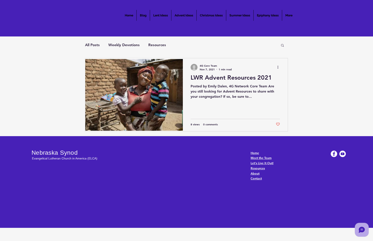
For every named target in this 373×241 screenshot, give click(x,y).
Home (255, 153)
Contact (256, 178)
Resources (157, 45)
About (255, 173)
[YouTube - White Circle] (342, 154)
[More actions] (279, 67)
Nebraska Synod (55, 152)
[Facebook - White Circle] (334, 154)
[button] (282, 45)
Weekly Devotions (124, 45)
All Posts (92, 45)
